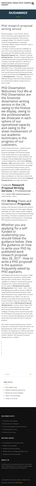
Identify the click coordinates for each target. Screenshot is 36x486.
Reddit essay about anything (11, 448)
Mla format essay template (14, 393)
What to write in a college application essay (15, 451)
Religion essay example (10, 446)
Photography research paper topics (13, 443)
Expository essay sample (10, 421)
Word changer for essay (10, 429)
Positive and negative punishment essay (15, 426)
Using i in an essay (11, 398)
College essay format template (12, 454)
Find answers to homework (11, 424)
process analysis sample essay (17, 4)
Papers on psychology (12, 396)
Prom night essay (11, 387)
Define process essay (9, 432)
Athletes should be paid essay (15, 390)
